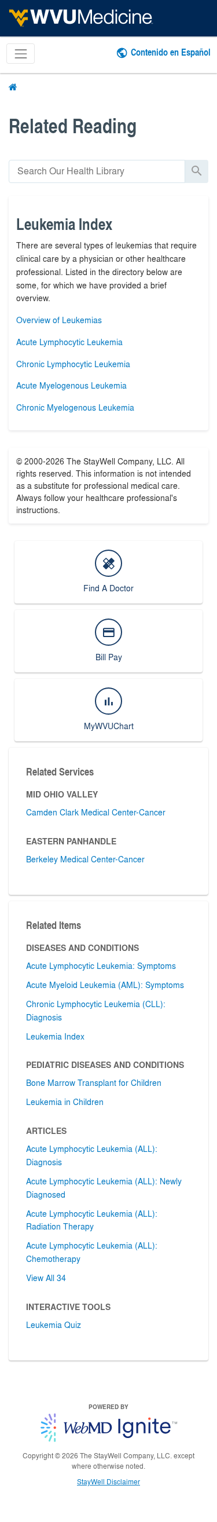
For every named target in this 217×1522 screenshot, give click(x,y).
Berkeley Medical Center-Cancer (85, 859)
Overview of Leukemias (59, 319)
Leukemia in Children (65, 1101)
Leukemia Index (55, 1036)
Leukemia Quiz (53, 1324)
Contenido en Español (171, 51)
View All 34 (46, 1277)
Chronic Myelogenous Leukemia (75, 407)
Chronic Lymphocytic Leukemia (73, 363)
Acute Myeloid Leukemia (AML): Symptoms (105, 984)
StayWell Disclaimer (108, 1481)
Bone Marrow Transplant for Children (93, 1082)
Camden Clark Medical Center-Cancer (95, 812)
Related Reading (73, 125)
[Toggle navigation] (20, 53)
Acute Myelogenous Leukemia (71, 385)
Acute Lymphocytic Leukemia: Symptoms (101, 965)
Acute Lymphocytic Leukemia (69, 341)
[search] (97, 171)
